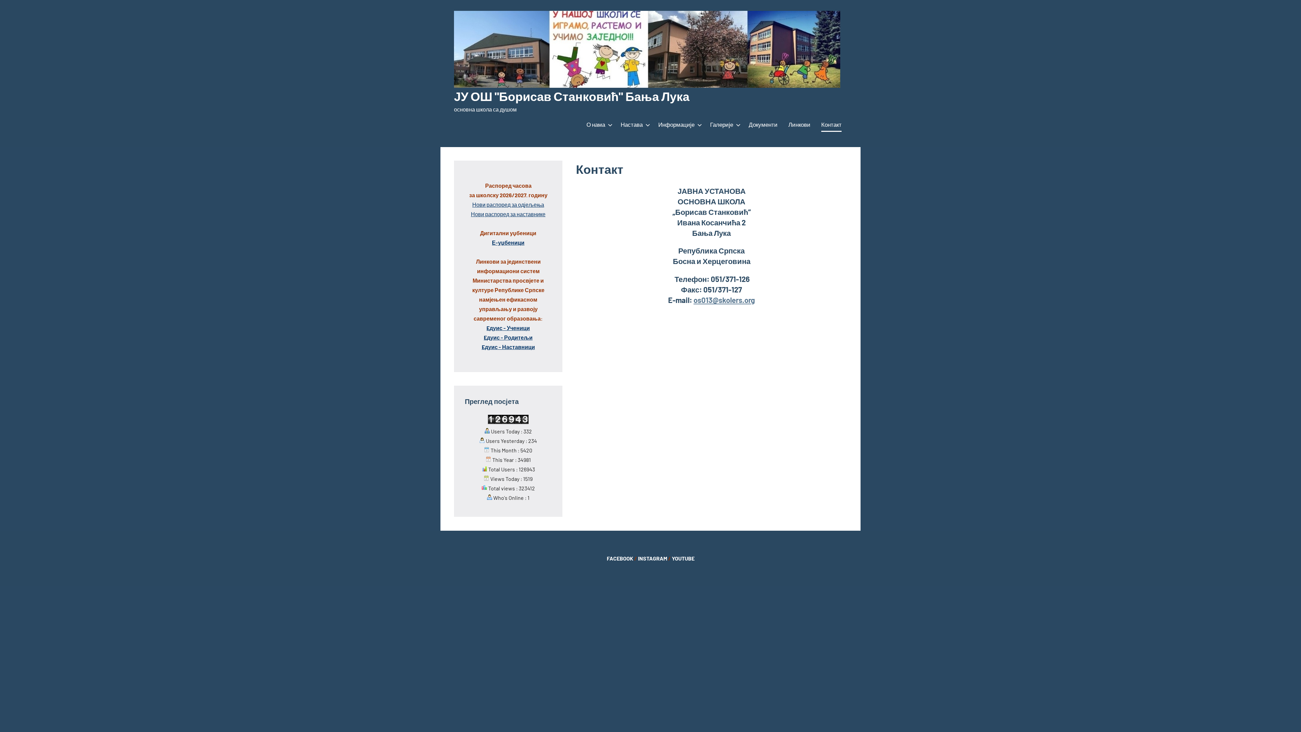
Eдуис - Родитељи (508, 337)
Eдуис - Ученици (508, 328)
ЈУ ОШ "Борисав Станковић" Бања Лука (571, 96)
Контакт (831, 124)
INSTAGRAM (652, 558)
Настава (632, 124)
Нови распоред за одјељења (508, 204)
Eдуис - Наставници (508, 347)
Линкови (799, 124)
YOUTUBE (683, 558)
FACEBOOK (620, 558)
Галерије (721, 124)
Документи (763, 124)
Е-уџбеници (508, 242)
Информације (676, 124)
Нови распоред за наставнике (508, 214)
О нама (595, 124)
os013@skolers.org (724, 300)
